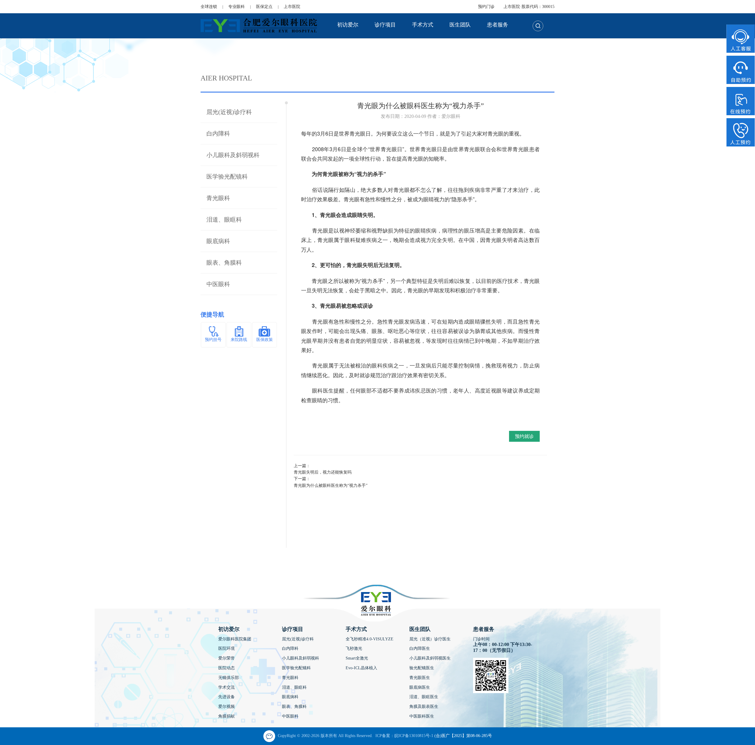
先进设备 (226, 697)
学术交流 (226, 687)
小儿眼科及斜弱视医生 (430, 658)
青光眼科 (218, 198)
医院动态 (226, 668)
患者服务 (497, 25)
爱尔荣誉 (226, 658)
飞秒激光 (354, 648)
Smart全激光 (357, 658)
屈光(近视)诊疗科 (229, 112)
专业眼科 (236, 6)
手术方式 (422, 25)
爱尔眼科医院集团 (234, 639)
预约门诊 (486, 6)
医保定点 (264, 6)
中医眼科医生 (421, 716)
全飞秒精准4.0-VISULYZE (369, 639)
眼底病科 (218, 241)
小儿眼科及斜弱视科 (233, 155)
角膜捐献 (226, 716)
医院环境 (226, 648)
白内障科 (218, 133)
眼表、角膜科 (224, 262)
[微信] (269, 736)
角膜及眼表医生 (423, 706)
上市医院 (292, 6)
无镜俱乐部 (228, 677)
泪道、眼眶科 (224, 219)
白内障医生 (419, 648)
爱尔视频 (226, 706)
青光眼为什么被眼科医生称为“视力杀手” (330, 485)
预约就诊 (524, 436)
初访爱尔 (347, 25)
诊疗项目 (385, 25)
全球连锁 (209, 6)
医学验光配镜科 (227, 176)
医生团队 (460, 25)
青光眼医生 (419, 677)
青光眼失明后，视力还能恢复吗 (323, 472)
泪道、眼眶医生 (423, 697)
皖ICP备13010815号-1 (413, 736)
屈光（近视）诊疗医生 (430, 639)
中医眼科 (218, 284)
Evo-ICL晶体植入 (361, 668)
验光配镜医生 (421, 668)
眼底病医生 (419, 687)
